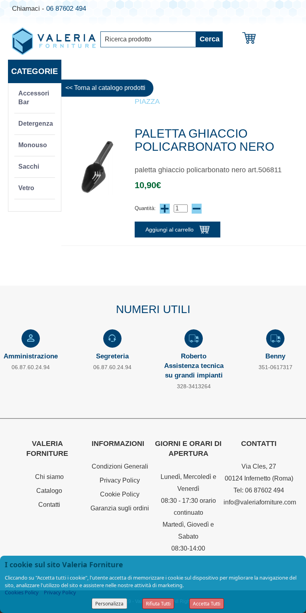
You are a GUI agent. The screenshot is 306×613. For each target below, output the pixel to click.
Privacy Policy (120, 480)
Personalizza (109, 603)
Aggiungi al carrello (169, 229)
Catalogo (49, 490)
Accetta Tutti (206, 603)
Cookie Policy (119, 494)
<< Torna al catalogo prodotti (105, 87)
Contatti (49, 504)
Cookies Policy (22, 592)
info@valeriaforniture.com (260, 502)
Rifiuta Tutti (158, 603)
